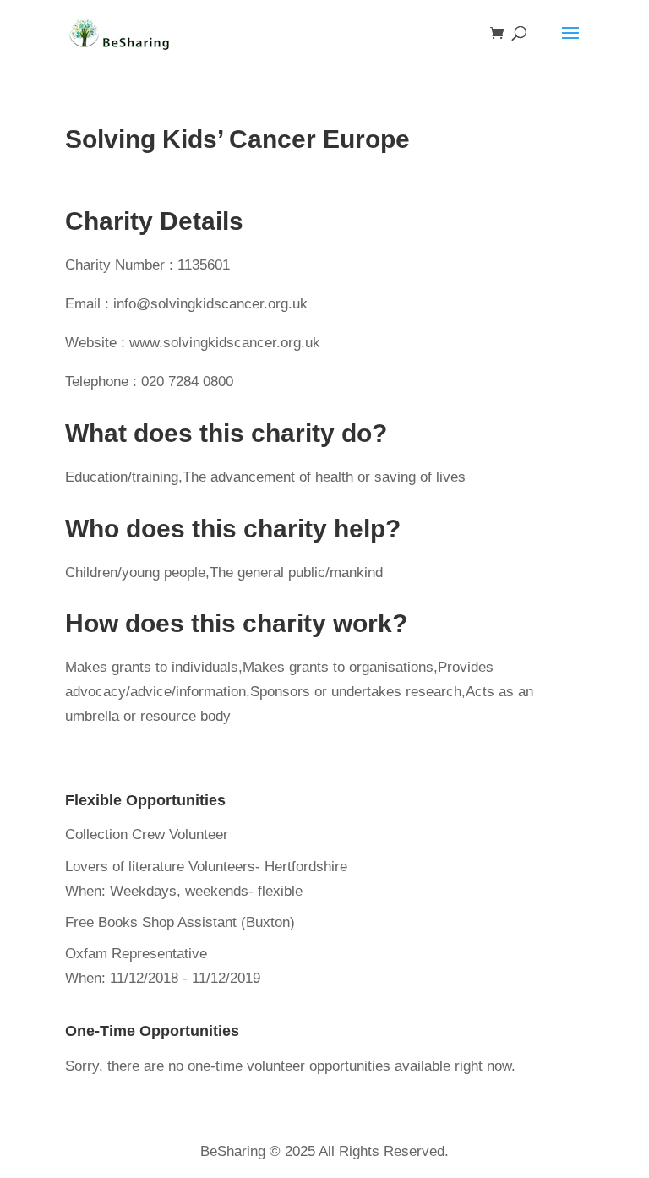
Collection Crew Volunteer (146, 834)
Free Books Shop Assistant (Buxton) (180, 922)
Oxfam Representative (136, 954)
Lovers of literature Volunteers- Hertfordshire (206, 867)
